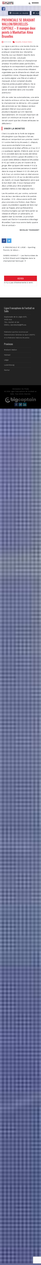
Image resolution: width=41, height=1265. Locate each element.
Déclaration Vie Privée (20, 389)
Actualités (18, 42)
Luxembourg (9, 365)
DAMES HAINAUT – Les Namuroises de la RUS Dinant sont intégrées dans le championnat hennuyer (20, 258)
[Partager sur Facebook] (4, 240)
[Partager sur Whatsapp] (14, 240)
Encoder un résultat (20, 13)
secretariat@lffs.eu (18, 325)
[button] (35, 3)
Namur (7, 370)
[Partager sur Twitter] (9, 240)
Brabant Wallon (27, 42)
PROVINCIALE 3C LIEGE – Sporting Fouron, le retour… (19, 248)
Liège (6, 360)
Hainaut (7, 355)
